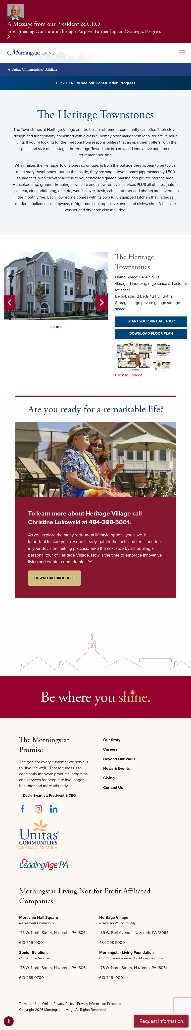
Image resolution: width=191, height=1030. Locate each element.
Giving (109, 777)
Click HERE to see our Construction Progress (96, 83)
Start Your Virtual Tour (151, 321)
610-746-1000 (31, 942)
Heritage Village (113, 917)
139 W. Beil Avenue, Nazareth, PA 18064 (133, 932)
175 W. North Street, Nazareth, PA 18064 (53, 932)
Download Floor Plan (151, 333)
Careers (110, 749)
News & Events (116, 768)
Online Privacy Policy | (59, 1004)
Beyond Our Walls (119, 759)
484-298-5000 (112, 942)
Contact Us (113, 787)
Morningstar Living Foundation (126, 952)
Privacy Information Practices (99, 1004)
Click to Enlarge (129, 375)
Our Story (111, 739)
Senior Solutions (33, 952)
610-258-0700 (31, 977)
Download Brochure (54, 578)
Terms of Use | (30, 1004)
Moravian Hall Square (38, 917)
